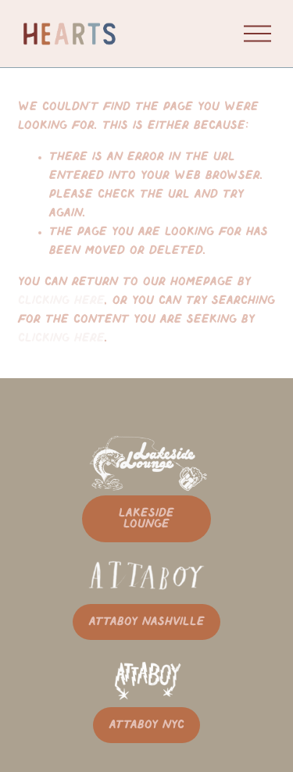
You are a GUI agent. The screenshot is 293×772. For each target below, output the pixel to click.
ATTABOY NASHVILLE (147, 622)
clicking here (61, 300)
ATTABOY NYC (146, 725)
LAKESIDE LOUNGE (146, 519)
